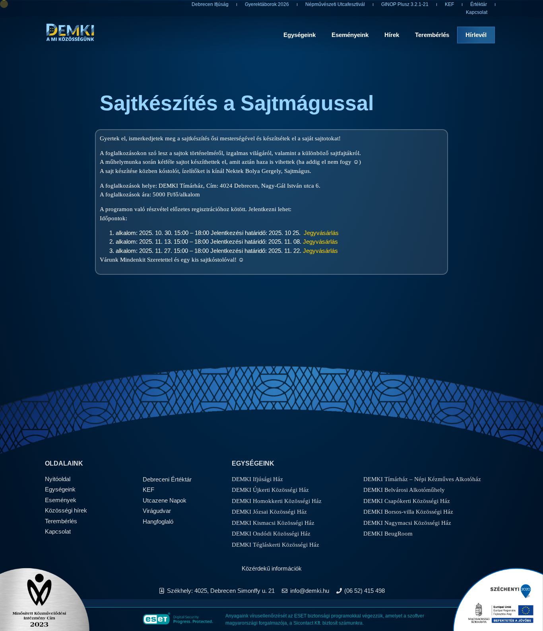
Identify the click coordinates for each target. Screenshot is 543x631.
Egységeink (299, 34)
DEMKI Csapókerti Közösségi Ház (406, 501)
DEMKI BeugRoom (388, 533)
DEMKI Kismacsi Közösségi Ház (273, 523)
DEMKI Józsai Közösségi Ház (269, 512)
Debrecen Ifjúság (210, 4)
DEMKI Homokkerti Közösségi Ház (277, 501)
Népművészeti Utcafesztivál (335, 4)
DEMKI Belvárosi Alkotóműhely (404, 490)
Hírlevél (476, 34)
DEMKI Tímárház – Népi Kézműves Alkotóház (422, 479)
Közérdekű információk (272, 568)
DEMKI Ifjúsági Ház (257, 479)
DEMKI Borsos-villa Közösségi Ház (408, 512)
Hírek (391, 34)
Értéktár (478, 4)
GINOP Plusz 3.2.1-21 (405, 4)
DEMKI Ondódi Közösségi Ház (271, 533)
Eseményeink (350, 34)
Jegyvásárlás (321, 232)
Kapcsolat (476, 12)
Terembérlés (432, 34)
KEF (449, 4)
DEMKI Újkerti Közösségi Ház (270, 490)
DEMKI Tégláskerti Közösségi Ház (275, 545)
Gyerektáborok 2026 (267, 4)
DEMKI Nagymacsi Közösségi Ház (407, 523)
